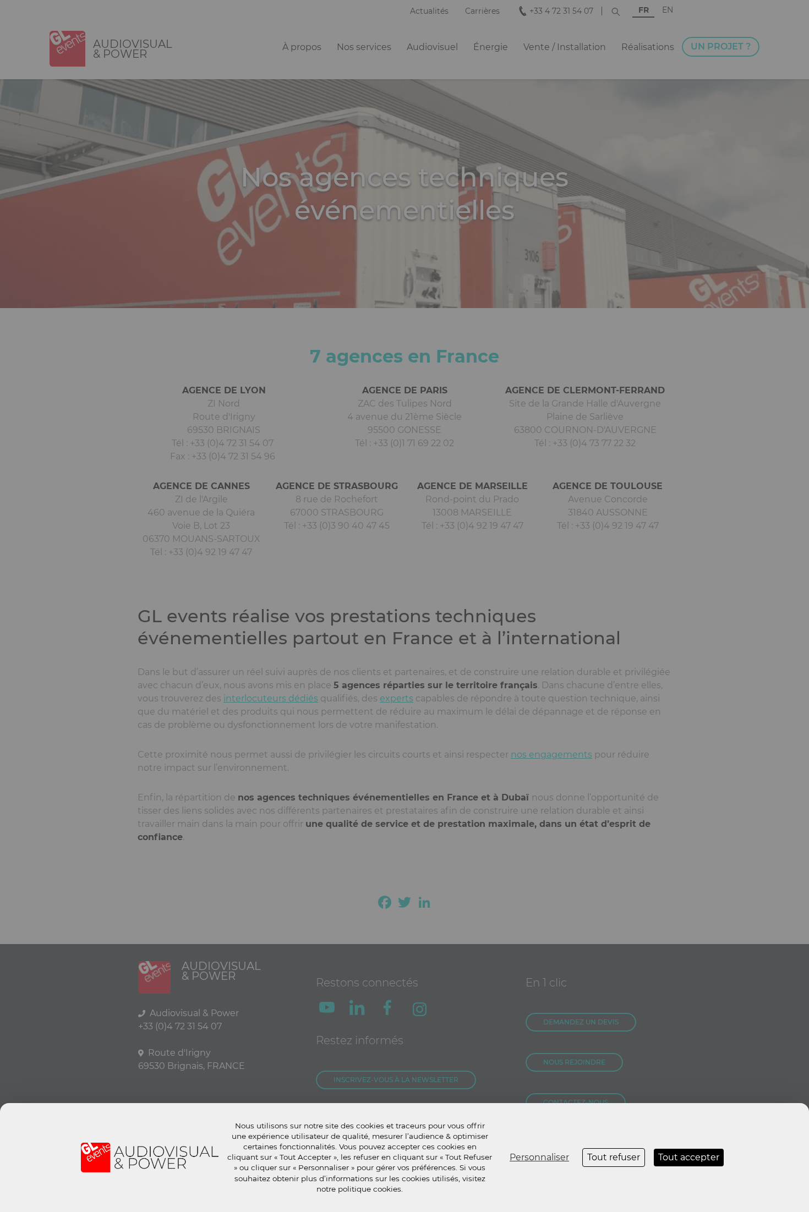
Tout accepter (688, 1157)
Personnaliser (539, 1157)
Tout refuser (613, 1157)
